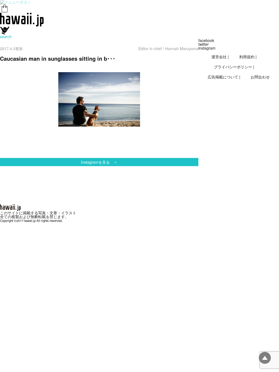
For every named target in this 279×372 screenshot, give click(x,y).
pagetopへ (265, 358)
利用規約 (246, 56)
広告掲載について (223, 77)
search (6, 36)
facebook (206, 40)
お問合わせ (260, 77)
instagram (207, 48)
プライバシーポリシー (233, 66)
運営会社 (219, 56)
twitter (203, 44)
